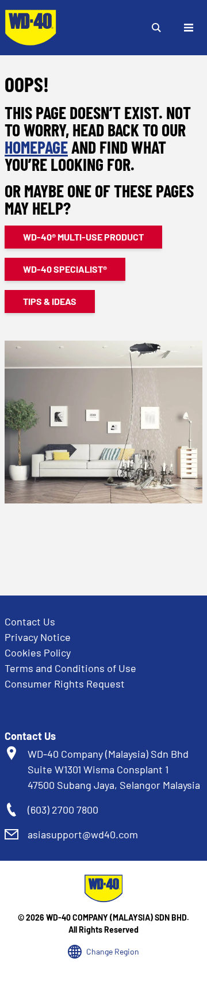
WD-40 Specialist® (65, 269)
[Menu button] (188, 27)
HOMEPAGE (36, 146)
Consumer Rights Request (65, 683)
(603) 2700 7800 (63, 809)
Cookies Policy (38, 652)
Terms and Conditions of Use (70, 668)
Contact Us (30, 621)
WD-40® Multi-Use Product (83, 236)
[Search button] (156, 27)
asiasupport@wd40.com (83, 834)
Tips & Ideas (49, 301)
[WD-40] (30, 27)
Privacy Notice (38, 637)
